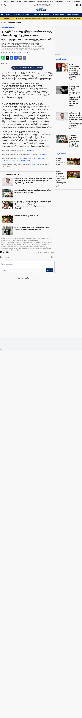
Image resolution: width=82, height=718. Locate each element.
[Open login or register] (80, 5)
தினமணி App (33, 165)
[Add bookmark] (52, 27)
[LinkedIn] (16, 58)
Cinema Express (48, 1)
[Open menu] (1, 5)
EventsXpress (76, 1)
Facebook (23, 158)
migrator (4, 63)
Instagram (37, 158)
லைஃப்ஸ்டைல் (72, 14)
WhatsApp (43, 154)
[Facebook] (11, 58)
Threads (12, 161)
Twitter (30, 158)
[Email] (20, 58)
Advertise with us (58, 54)
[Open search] (4, 5)
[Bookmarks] (77, 5)
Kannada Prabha (22, 1)
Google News (26, 161)
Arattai (18, 161)
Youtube (45, 158)
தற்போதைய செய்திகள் (22, 14)
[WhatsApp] (3, 58)
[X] (7, 58)
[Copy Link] (24, 58)
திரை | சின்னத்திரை (41, 14)
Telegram (5, 161)
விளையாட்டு (58, 14)
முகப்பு (8, 14)
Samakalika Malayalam (35, 1)
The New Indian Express (8, 1)
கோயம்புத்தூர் (7, 27)
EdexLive (67, 1)
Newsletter (31, 150)
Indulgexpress (59, 1)
